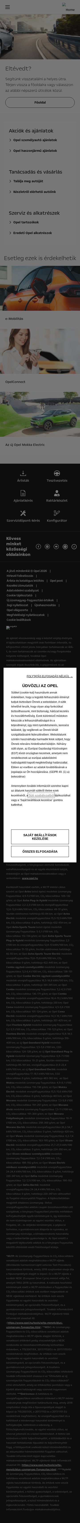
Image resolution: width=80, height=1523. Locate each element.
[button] (50, 676)
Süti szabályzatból (41, 795)
